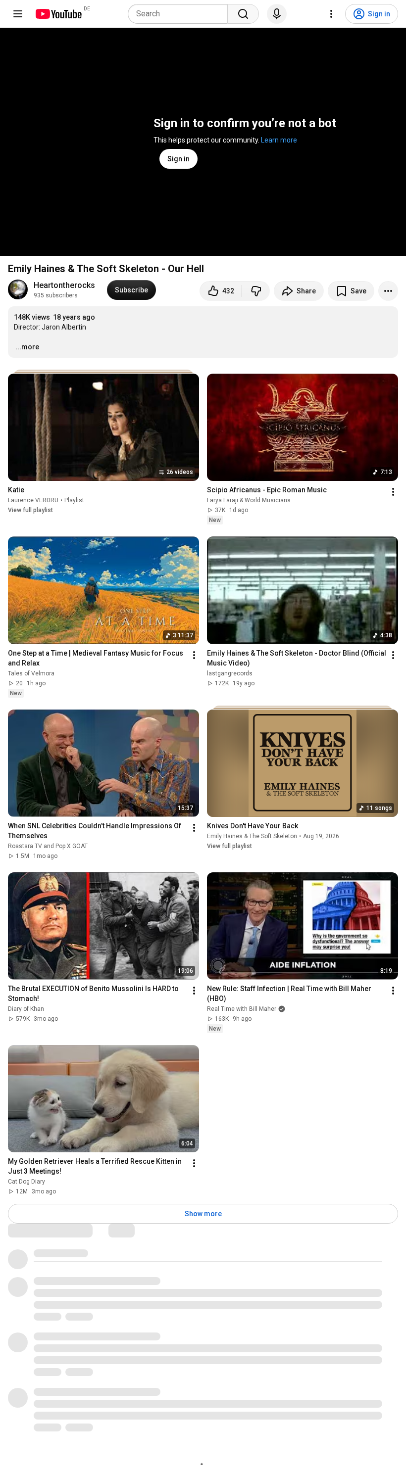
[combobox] (180, 14)
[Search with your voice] (277, 14)
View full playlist (30, 510)
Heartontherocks (64, 285)
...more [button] (27, 347)
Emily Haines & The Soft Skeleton (252, 836)
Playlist (74, 500)
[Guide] (18, 14)
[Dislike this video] (256, 291)
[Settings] (331, 14)
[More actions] (388, 291)
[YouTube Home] (58, 14)
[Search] (243, 14)
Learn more (279, 140)
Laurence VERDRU (33, 500)
